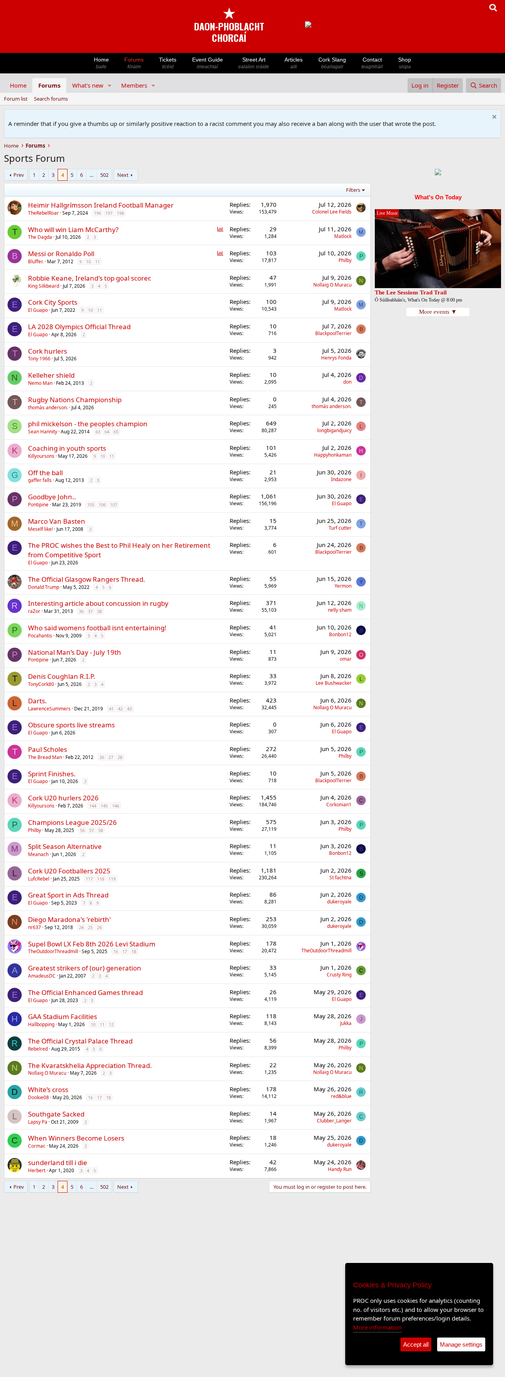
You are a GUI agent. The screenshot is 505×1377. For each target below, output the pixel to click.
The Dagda (40, 237)
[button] (109, 85)
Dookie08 (38, 1097)
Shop (404, 62)
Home (101, 62)
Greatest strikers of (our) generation (84, 967)
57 (91, 830)
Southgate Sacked (56, 1113)
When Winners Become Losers (76, 1138)
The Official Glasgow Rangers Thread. (86, 579)
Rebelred (38, 1048)
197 (108, 213)
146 (115, 806)
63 (97, 432)
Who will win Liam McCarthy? (73, 229)
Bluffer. (35, 261)
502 (104, 174)
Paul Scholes (47, 749)
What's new (87, 85)
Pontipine (38, 504)
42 (120, 709)
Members (134, 85)
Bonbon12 (340, 634)
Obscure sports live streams (71, 724)
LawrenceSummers (49, 708)
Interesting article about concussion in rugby (98, 603)
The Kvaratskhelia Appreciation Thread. (90, 1065)
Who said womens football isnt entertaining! (97, 627)
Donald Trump (43, 587)
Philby (345, 260)
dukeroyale (339, 901)
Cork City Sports (52, 302)
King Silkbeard (43, 286)
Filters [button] (353, 189)
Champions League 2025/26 (72, 822)
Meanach (38, 854)
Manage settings (461, 1344)
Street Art (253, 62)
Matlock (343, 236)
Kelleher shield (51, 375)
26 (101, 757)
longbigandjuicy (334, 430)
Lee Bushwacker (334, 683)
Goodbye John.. (52, 496)
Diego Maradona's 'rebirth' (69, 919)
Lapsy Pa (37, 1121)
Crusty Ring (339, 974)
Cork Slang (332, 62)
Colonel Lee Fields (332, 211)
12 (111, 1024)
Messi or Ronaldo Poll (61, 253)
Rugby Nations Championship (75, 399)
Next (123, 174)
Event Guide (207, 62)
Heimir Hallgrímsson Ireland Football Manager (101, 205)
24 (81, 927)
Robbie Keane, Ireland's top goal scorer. (90, 278)
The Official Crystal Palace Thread (80, 1040)
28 (120, 757)
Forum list (16, 98)
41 (111, 709)
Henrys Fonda (336, 357)
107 (113, 505)
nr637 (34, 927)
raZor (34, 611)
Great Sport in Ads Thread (68, 894)
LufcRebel (38, 878)
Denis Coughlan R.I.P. (61, 676)
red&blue (341, 1096)
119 (112, 879)
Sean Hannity (42, 431)
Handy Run (340, 1169)
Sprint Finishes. (52, 773)
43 (129, 709)
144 (92, 806)
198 (120, 213)
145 (104, 806)
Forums (134, 62)
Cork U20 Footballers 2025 (69, 870)
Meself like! (40, 529)
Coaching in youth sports (67, 448)
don (347, 381)
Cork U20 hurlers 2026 (63, 797)
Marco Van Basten (56, 521)
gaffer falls (40, 480)
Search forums (51, 98)
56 (82, 830)
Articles (293, 62)
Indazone (341, 479)
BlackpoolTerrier (333, 333)
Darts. (37, 700)
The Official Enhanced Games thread (85, 992)
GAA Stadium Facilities (62, 1016)
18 (133, 951)
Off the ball (45, 472)
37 (90, 611)
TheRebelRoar (43, 213)
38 (99, 611)
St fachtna (340, 877)
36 (81, 611)
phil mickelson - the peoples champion (88, 423)
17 (124, 951)
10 (88, 261)
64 (107, 432)
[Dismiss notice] (493, 118)
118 (100, 879)
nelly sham (340, 610)
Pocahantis (40, 635)
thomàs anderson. (48, 407)
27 (110, 757)
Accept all (415, 1344)
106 (102, 505)
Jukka (346, 1023)
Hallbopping (41, 1024)
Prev (18, 174)
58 (100, 830)
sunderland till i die (57, 1162)
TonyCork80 (41, 684)
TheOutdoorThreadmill (53, 951)
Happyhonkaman (333, 455)
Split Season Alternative (65, 846)
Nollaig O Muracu (332, 284)
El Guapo (38, 310)
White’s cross (48, 1089)
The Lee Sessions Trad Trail (411, 292)
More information (377, 1327)
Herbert (36, 1170)
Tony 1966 (39, 358)
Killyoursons (41, 456)
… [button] (92, 174)
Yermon (343, 586)
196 (97, 213)
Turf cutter (340, 528)
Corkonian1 (339, 804)
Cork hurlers (47, 351)
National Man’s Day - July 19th (74, 652)
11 (97, 261)
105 (90, 505)
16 (115, 951)
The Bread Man (45, 757)
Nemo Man (40, 383)
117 (89, 879)
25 (90, 927)
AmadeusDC (42, 975)
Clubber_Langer (334, 1120)
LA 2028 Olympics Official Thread (79, 326)
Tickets (167, 62)
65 (116, 432)
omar (346, 659)
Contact (372, 62)
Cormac (36, 1146)
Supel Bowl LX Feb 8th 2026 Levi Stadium (91, 943)
